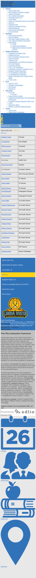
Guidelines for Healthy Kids (17, 53)
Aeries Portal (12, 110)
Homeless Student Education (17, 71)
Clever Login (12, 79)
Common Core (12, 60)
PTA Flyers (11, 89)
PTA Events (12, 87)
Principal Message (13, 28)
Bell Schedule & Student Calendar (18, 12)
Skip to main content (7, 1)
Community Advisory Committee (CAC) (20, 69)
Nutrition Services (13, 55)
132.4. (6, 402)
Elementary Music (13, 105)
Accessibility (15, 327)
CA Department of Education (17, 74)
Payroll (14, 94)
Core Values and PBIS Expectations (19, 41)
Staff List (11, 23)
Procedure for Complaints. (9, 399)
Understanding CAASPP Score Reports (20, 62)
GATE (14, 44)
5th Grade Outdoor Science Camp (18, 39)
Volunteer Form (13, 24)
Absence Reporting (14, 14)
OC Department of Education (17, 72)
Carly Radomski (6, 169)
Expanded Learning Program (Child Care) (21, 101)
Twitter (2, 118)
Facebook (2, 116)
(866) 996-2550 (5, 327)
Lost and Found (13, 31)
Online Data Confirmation (16, 112)
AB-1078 (15, 364)
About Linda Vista (14, 10)
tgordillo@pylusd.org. (17, 383)
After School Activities (15, 35)
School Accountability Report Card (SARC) (21, 21)
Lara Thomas (5, 160)
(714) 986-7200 (5, 324)
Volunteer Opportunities (15, 85)
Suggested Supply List (15, 17)
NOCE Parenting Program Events (18, 57)
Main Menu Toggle (6, 5)
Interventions (12, 42)
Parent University (13, 58)
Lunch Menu (12, 19)
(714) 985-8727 (27, 388)
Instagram (2, 120)
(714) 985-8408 (28, 378)
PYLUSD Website (14, 64)
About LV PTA (13, 83)
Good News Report (14, 65)
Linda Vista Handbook (19, 46)
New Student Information (16, 16)
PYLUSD (11, 92)
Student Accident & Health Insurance (19, 106)
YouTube (2, 123)
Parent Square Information (16, 30)
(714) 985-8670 (5, 383)
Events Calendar (13, 37)
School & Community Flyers (17, 26)
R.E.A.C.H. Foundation (15, 67)
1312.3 (6, 401)
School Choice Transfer (15, 96)
